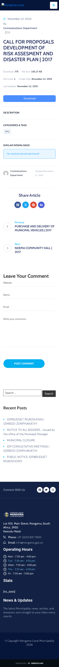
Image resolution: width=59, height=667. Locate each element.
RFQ (7, 131)
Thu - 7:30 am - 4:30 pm (21, 569)
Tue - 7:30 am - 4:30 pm (21, 560)
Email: (25, 542)
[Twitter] (25, 205)
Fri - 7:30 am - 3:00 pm (20, 573)
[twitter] (46, 490)
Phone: (24, 537)
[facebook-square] (40, 490)
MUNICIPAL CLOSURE (21, 440)
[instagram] (53, 490)
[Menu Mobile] (53, 5)
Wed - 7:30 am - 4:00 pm (22, 565)
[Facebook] (17, 205)
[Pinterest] (33, 205)
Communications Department (20, 28)
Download (30, 98)
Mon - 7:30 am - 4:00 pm (22, 556)
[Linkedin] (41, 205)
